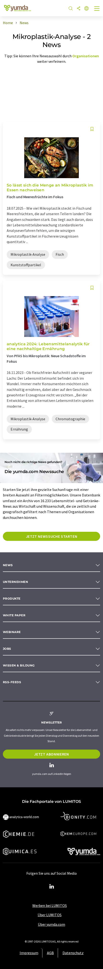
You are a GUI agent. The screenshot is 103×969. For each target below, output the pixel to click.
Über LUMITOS (50, 914)
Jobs (7, 648)
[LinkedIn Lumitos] (51, 886)
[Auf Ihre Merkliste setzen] (92, 129)
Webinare (12, 632)
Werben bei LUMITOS (49, 905)
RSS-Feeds (12, 682)
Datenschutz (73, 952)
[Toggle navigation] (97, 9)
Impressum (29, 952)
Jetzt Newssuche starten (51, 536)
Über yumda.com (51, 924)
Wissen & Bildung (19, 665)
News (8, 565)
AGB (50, 952)
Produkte (12, 598)
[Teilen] (78, 8)
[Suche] (70, 8)
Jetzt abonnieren (51, 754)
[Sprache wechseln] (86, 8)
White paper (14, 615)
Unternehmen (15, 582)
